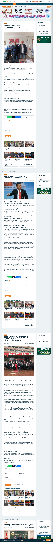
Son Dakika (36, 1)
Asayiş (11, 4)
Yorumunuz (6, 128)
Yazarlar (32, 1)
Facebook (18, 117)
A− (25, 179)
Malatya (37, 4)
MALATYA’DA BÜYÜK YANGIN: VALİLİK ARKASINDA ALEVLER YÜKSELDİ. (23, 6)
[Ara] (45, 1)
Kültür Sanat (30, 4)
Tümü (49, 6)
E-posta (23, 285)
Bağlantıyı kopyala (25, 117)
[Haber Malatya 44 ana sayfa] (5, 2)
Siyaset (14, 4)
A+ (27, 179)
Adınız (6, 285)
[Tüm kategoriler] (50, 1)
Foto (27, 1)
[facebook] (50, 4)
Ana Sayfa (3, 171)
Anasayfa (4, 4)
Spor (24, 4)
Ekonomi (18, 4)
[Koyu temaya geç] (48, 1)
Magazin (41, 4)
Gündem (8, 4)
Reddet (44, 540)
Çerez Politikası (21, 540)
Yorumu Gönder (8, 136)
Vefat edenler (45, 4)
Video (29, 1)
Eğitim (21, 4)
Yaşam (34, 4)
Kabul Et (48, 540)
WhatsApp (9, 117)
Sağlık (26, 4)
